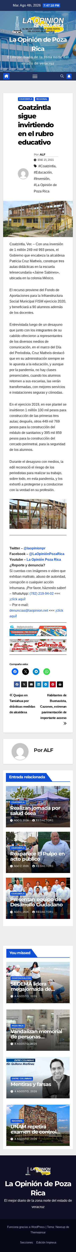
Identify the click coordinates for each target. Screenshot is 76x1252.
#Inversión (41, 178)
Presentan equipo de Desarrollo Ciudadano (36, 902)
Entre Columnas (22, 1078)
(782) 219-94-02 (42, 593)
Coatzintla (25, 99)
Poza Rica (17, 1026)
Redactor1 (45, 820)
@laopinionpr (34, 548)
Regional (42, 99)
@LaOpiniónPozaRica (46, 554)
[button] (62, 76)
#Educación (43, 172)
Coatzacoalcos (21, 978)
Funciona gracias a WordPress (26, 1227)
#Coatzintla (47, 166)
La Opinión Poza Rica (44, 559)
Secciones (26, 1242)
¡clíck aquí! (18, 599)
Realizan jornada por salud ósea (35, 810)
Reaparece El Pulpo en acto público (37, 856)
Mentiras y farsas (31, 1084)
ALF (42, 154)
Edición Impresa (46, 1242)
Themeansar (38, 1232)
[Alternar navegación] (35, 76)
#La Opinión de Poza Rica (45, 188)
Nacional (17, 1121)
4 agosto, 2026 (26, 996)
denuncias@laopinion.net (29, 610)
